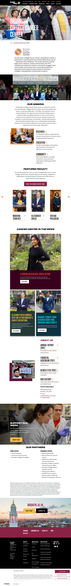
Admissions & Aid (33, 3)
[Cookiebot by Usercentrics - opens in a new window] (6, 584)
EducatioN (40, 142)
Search (59, 1)
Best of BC (58, 3)
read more (24, 281)
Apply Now (29, 511)
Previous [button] (12, 86)
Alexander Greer (36, 217)
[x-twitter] (56, 543)
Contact (53, 1)
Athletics (34, 558)
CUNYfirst (34, 550)
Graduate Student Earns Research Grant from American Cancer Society (47, 320)
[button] (3, 197)
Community (41, 154)
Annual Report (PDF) (47, 346)
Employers (25, 562)
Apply (39, 1)
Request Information (28, 1)
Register (44, 1)
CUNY (33, 547)
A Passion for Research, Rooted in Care (35, 273)
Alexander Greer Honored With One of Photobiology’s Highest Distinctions (22, 317)
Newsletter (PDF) (48, 370)
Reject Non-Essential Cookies (62, 578)
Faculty (25, 559)
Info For (52, 3)
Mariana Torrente (17, 217)
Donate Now (16, 440)
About (47, 3)
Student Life (41, 3)
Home (11, 42)
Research (40, 131)
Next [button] (59, 86)
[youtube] (55, 546)
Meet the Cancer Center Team (35, 184)
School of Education (45, 549)
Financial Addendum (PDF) (47, 359)
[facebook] (54, 543)
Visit (36, 1)
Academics (24, 3)
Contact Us (42, 511)
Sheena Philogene (54, 217)
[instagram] (59, 543)
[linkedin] (57, 546)
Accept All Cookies (62, 571)
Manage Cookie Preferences (62, 574)
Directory (34, 543)
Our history (45, 379)
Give (49, 1)
